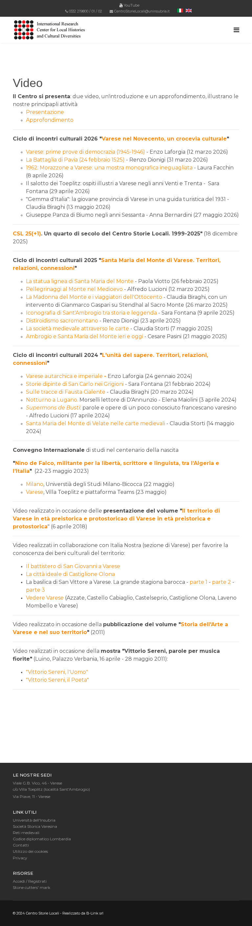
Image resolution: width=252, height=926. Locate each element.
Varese (34, 492)
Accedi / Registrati (30, 881)
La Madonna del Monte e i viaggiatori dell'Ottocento (94, 297)
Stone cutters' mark (31, 887)
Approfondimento (50, 120)
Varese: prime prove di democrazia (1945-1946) (86, 152)
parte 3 (35, 590)
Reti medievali (26, 832)
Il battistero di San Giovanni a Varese (73, 566)
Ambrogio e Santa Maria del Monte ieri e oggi (84, 336)
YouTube (131, 5)
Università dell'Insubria (34, 820)
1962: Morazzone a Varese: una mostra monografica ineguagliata (109, 168)
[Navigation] (236, 30)
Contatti (21, 845)
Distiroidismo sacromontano (62, 321)
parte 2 (221, 582)
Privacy (20, 857)
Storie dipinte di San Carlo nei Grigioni (75, 384)
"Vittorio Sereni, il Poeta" (57, 680)
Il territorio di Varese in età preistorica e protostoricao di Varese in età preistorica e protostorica (116, 519)
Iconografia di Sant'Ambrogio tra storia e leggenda (91, 313)
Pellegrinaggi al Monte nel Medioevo (74, 289)
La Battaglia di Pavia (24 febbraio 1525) (75, 160)
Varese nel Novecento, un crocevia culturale (164, 139)
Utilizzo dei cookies (30, 851)
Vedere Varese (45, 598)
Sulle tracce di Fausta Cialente (65, 392)
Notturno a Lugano (51, 400)
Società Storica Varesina (35, 826)
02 (100, 11)
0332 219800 (78, 11)
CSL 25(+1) (27, 234)
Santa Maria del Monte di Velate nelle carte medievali (95, 423)
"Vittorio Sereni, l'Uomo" (57, 672)
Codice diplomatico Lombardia (42, 838)
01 (93, 11)
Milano (34, 484)
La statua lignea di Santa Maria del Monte (80, 281)
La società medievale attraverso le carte (77, 328)
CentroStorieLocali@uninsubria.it (142, 11)
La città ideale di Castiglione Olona (70, 574)
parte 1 (198, 582)
